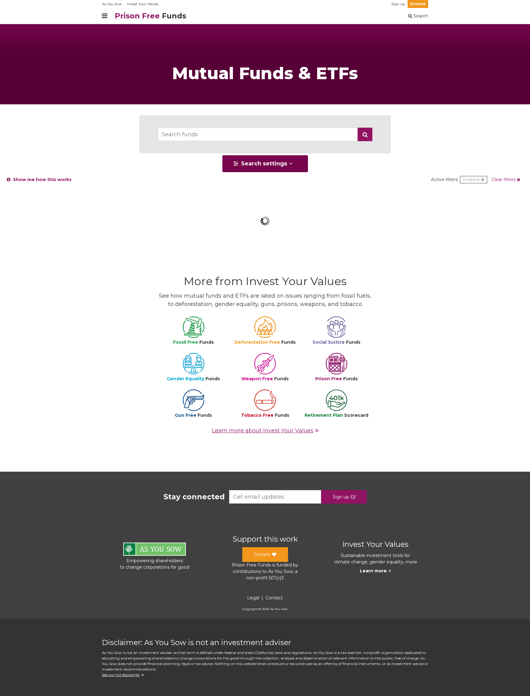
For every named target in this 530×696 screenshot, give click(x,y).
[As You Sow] (154, 550)
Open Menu (104, 16)
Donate (418, 4)
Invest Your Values (142, 4)
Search (420, 16)
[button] (365, 134)
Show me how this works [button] (40, 179)
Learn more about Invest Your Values (262, 430)
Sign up (398, 4)
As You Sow (112, 4)
